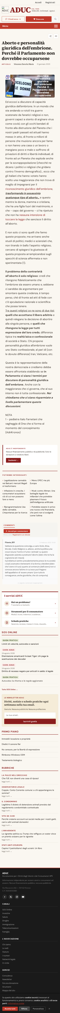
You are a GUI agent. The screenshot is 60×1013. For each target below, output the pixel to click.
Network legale (8, 959)
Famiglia (5, 931)
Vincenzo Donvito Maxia (24, 64)
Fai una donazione (10, 983)
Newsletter (7, 979)
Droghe (5, 920)
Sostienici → (13, 460)
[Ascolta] (56, 36)
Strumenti (6, 986)
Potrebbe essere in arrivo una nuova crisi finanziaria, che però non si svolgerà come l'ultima (42, 511)
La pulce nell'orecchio (14, 775)
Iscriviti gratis (30, 721)
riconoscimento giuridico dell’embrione (28, 189)
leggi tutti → (7, 781)
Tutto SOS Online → (10, 689)
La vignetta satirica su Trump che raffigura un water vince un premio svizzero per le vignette (29, 835)
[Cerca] (55, 19)
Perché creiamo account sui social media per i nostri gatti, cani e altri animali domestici (29, 820)
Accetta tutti (10, 1008)
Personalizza (38, 1008)
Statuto (5, 951)
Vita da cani (8, 816)
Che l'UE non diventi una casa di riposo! (20, 778)
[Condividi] (50, 36)
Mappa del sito (8, 990)
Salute (5, 917)
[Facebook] (4, 897)
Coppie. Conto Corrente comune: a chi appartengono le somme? (28, 791)
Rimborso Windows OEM (13, 754)
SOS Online (9, 632)
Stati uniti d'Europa (12, 845)
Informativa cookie (16, 1003)
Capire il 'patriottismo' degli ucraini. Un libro (22, 848)
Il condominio (9, 801)
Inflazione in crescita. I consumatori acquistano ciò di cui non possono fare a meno (13, 495)
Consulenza (7, 975)
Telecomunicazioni (10, 928)
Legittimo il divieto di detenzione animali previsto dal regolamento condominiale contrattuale (26, 806)
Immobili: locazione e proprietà (16, 739)
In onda (5, 963)
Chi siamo (6, 944)
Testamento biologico (12, 760)
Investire (6, 913)
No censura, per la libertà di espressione (21, 749)
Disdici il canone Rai (11, 744)
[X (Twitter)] (10, 897)
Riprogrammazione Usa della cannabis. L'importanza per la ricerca (14, 510)
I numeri (6, 955)
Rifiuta (24, 1008)
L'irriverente (9, 830)
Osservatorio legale (13, 787)
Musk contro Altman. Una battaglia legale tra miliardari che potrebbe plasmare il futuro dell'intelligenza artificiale (42, 496)
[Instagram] (17, 897)
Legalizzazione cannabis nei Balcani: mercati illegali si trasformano (14, 483)
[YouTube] (23, 897)
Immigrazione (8, 924)
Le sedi (5, 948)
